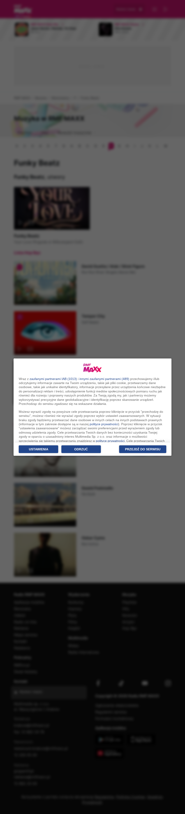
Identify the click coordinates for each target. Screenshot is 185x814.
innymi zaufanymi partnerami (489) (104, 379)
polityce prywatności (104, 424)
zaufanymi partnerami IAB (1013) (53, 379)
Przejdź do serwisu (142, 449)
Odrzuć (81, 449)
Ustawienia (38, 449)
